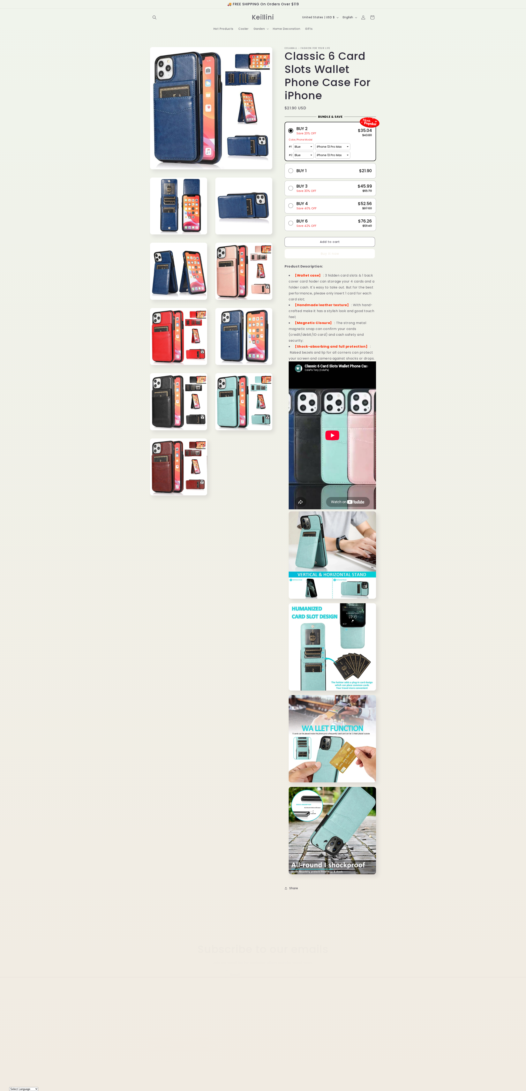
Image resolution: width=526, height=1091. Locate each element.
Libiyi (179, 1061)
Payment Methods (319, 1008)
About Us (212, 1008)
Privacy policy (289, 1008)
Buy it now (330, 253)
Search (195, 1008)
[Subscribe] (295, 975)
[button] (154, 17)
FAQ (272, 1008)
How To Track (254, 1008)
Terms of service (288, 1015)
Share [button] (293, 888)
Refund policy (235, 1015)
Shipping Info (260, 1015)
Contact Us (231, 1008)
